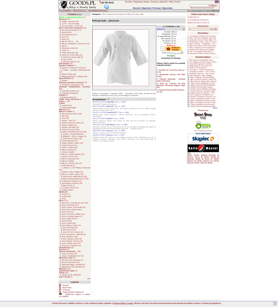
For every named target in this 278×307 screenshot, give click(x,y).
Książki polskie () (69, 97)
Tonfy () (65, 50)
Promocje (157, 8)
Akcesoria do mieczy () (72, 114)
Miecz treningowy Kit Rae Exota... (203, 100)
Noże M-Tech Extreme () (73, 232)
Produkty (72, 14)
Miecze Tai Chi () (70, 156)
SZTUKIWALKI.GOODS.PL (198, 20)
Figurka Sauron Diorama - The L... (203, 93)
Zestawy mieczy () (70, 188)
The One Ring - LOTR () (72, 26)
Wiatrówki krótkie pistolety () (73, 267)
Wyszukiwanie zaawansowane (202, 8)
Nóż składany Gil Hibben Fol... (202, 95)
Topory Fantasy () (69, 254)
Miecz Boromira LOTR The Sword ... (203, 46)
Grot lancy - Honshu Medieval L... (202, 70)
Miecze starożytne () (70, 159)
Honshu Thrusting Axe (198, 68)
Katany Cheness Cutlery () (73, 123)
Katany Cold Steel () (70, 127)
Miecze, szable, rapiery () (73, 174)
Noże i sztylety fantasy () (72, 216)
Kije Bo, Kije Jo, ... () (70, 41)
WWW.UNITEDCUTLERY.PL (198, 23)
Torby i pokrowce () (70, 53)
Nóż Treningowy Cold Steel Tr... (201, 51)
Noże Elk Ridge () (70, 228)
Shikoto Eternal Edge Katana (201, 87)
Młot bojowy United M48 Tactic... (201, 60)
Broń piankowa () (69, 35)
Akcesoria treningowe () (71, 30)
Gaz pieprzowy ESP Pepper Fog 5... (203, 62)
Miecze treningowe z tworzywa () (76, 44)
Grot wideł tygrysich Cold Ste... (201, 64)
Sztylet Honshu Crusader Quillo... (203, 91)
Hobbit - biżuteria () (70, 21)
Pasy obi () (67, 59)
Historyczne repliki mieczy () (75, 176)
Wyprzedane (167, 8)
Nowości (136, 8)
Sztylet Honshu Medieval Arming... (203, 89)
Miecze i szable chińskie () (73, 154)
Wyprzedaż (146, 8)
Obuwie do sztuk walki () (73, 57)
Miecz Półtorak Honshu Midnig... (202, 77)
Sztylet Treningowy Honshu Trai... (203, 97)
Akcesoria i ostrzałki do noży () (75, 203)
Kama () (65, 39)
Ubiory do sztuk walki (135, 14)
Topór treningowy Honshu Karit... (203, 104)
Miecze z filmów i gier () (72, 163)
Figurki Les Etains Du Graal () (74, 68)
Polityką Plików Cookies (123, 303)
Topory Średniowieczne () (73, 256)
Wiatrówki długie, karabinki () (73, 265)
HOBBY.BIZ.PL (193, 17)
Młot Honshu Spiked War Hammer (203, 81)
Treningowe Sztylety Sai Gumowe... (203, 36)
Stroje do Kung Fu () (71, 62)
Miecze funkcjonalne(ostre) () (76, 179)
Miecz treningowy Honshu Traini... (203, 102)
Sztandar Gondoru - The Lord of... (202, 72)
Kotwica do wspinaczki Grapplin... (202, 49)
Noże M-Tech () (69, 230)
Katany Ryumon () (69, 145)
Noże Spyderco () (70, 237)
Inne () (65, 37)
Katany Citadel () (69, 125)
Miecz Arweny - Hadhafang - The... (203, 44)
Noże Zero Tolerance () (71, 246)
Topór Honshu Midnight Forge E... (203, 83)
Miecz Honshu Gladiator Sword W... (203, 38)
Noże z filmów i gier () (71, 243)
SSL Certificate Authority (203, 131)
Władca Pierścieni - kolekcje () (74, 76)
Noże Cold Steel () (70, 205)
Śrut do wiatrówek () (70, 262)
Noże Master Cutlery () (71, 225)
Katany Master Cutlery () (72, 143)
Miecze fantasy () (69, 150)
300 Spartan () (69, 165)
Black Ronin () (69, 185)
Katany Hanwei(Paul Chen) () (74, 132)
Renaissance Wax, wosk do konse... (203, 42)
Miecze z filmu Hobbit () (73, 172)
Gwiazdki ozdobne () (70, 91)
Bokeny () (66, 32)
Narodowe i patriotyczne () (72, 85)
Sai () (64, 46)
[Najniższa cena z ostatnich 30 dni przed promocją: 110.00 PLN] (182, 52)
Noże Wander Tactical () (72, 241)
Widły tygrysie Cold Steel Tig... (201, 66)
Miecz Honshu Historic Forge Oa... (203, 79)
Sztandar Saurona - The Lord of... (202, 73)
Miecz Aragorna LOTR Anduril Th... (203, 48)
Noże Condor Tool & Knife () (74, 207)
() (72, 17)
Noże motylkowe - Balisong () (74, 234)
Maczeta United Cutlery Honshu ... (203, 53)
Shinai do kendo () (70, 48)
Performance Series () (72, 138)
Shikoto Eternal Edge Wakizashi (202, 85)
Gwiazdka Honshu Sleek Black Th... (203, 40)
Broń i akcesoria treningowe (114, 14)
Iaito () (65, 116)
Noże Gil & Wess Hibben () (73, 214)
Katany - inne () (69, 120)
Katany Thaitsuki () (70, 147)
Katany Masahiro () (70, 141)
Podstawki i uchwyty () (71, 181)
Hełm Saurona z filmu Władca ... (201, 75)
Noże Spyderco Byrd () (72, 239)
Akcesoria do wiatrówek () (72, 260)
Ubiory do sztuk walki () (72, 55)
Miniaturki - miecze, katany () (74, 136)
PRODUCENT (203, 26)
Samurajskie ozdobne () (72, 183)
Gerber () (66, 194)
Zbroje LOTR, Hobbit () (71, 275)
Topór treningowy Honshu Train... (203, 99)
